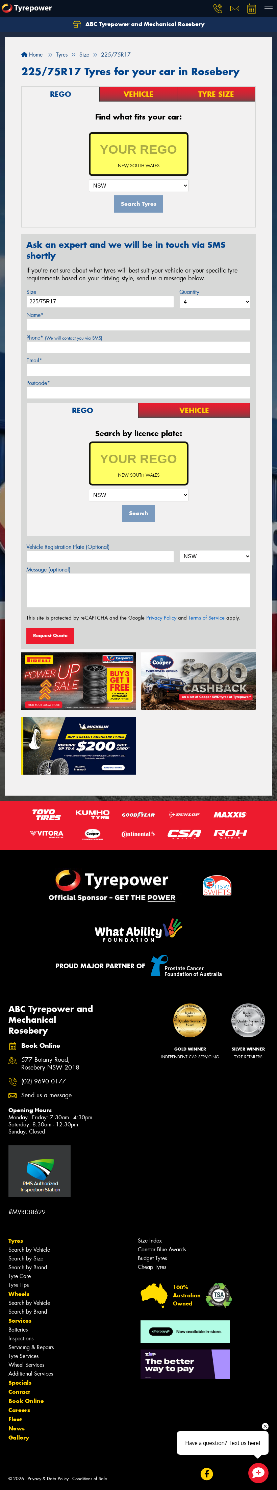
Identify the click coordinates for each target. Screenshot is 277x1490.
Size (31, 292)
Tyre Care (19, 1276)
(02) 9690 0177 (43, 1081)
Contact (19, 1392)
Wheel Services (26, 1364)
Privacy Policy (161, 617)
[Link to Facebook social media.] (206, 1474)
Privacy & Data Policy (48, 1479)
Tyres (15, 1241)
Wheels (18, 1294)
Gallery (18, 1437)
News (16, 1428)
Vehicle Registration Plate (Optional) (68, 546)
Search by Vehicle (29, 1249)
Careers (19, 1410)
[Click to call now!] (218, 8)
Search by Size (25, 1258)
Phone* (64, 337)
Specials (19, 1382)
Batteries (18, 1329)
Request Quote (50, 635)
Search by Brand (27, 1267)
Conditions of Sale (89, 1479)
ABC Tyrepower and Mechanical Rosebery (144, 24)
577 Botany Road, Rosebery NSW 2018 (50, 1064)
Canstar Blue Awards (162, 1249)
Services (19, 1320)
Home (35, 54)
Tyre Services (23, 1356)
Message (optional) (48, 569)
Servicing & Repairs (31, 1347)
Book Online (26, 1401)
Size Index (150, 1240)
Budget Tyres (152, 1258)
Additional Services (30, 1373)
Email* (34, 360)
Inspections (20, 1338)
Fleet (15, 1419)
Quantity (189, 292)
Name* (35, 315)
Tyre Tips (18, 1285)
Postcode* (38, 383)
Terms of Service (206, 617)
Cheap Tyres (152, 1267)
